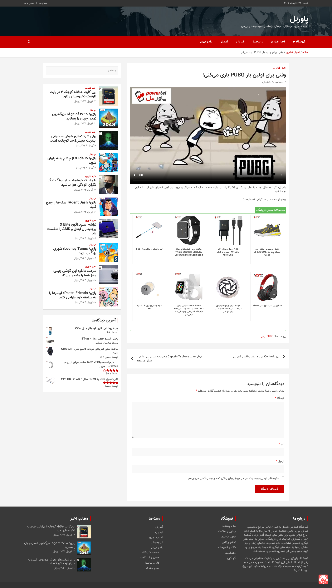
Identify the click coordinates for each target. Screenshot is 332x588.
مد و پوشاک (229, 526)
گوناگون (231, 558)
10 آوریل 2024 (88, 146)
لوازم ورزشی (229, 542)
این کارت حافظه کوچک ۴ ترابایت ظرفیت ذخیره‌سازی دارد (73, 94)
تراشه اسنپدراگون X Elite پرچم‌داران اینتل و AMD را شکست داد (71, 229)
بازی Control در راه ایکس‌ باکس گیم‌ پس (255, 357)
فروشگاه (300, 42)
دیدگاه (279, 398)
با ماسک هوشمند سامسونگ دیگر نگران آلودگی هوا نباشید (72, 183)
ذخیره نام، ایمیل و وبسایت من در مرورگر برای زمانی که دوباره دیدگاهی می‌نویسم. (233, 478)
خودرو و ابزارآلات (149, 558)
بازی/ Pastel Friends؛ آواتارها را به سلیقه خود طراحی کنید (72, 295)
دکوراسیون (230, 553)
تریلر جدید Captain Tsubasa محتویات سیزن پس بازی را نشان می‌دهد (169, 359)
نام (281, 445)
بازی (263, 337)
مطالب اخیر (79, 519)
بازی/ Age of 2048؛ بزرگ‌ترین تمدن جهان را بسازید (74, 116)
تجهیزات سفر (228, 537)
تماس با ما (29, 3)
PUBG (270, 337)
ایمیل (280, 461)
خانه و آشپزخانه (227, 547)
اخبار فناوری (278, 42)
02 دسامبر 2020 (277, 82)
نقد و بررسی (205, 42)
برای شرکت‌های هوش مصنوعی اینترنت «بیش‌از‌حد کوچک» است (73, 139)
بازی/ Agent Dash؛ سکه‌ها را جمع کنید (71, 205)
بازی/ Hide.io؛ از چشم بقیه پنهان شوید (71, 161)
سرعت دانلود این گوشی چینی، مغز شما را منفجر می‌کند (74, 273)
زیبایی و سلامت (227, 531)
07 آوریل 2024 (88, 280)
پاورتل (299, 19)
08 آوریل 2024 (88, 239)
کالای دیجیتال (151, 563)
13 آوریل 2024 (88, 102)
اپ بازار (240, 42)
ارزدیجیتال (257, 42)
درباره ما (43, 3)
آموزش (224, 42)
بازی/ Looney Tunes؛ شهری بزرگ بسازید (74, 251)
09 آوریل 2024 (88, 190)
